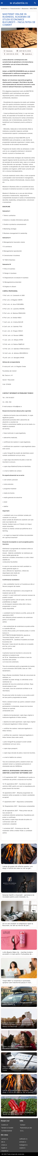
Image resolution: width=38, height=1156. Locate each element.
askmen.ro (4, 1139)
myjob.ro (4, 1148)
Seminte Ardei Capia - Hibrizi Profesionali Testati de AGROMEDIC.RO (17, 1113)
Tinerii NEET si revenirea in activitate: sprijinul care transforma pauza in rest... (17, 981)
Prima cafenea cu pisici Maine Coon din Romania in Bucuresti (17, 1047)
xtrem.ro (4, 1145)
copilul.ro (22, 1148)
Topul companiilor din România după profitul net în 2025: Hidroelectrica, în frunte (16, 1068)
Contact (22, 1125)
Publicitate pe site (26, 1128)
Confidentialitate (6, 1130)
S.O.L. (22, 1130)
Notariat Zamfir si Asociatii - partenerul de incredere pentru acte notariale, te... (18, 896)
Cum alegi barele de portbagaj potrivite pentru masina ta (17, 1003)
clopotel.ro (4, 1151)
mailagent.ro (23, 1145)
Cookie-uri (4, 1125)
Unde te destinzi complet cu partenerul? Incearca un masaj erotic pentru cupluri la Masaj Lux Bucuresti (17, 1024)
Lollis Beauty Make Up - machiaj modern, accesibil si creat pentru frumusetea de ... (17, 953)
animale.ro (22, 1142)
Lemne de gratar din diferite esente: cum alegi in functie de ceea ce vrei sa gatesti (17, 1091)
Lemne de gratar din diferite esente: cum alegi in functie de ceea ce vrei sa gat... (17, 867)
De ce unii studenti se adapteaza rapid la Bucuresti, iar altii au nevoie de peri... (17, 924)
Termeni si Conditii (7, 1128)
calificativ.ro (23, 1139)
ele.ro (3, 1142)
